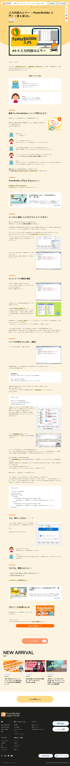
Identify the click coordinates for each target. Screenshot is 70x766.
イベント (15, 740)
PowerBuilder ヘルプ (17, 433)
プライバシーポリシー (5, 762)
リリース (15, 731)
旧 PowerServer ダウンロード (37, 729)
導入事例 (15, 724)
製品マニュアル (4, 747)
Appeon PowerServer (5, 727)
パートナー (16, 747)
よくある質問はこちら (35, 699)
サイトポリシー (14, 762)
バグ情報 (3, 743)
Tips (2, 745)
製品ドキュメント (35, 727)
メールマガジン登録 (61, 3)
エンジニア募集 (61, 729)
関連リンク (16, 749)
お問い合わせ (52, 3)
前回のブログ (11, 169)
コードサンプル (4, 749)
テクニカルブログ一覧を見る (31, 641)
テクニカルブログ (4, 740)
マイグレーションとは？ (19, 733)
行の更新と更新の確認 (26, 223)
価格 (2, 731)
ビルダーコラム (17, 745)
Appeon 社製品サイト (35, 626)
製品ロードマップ (35, 724)
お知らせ (15, 743)
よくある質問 (16, 727)
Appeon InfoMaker (4, 729)
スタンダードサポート (18, 729)
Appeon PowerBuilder (5, 724)
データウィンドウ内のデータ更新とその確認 (31, 156)
